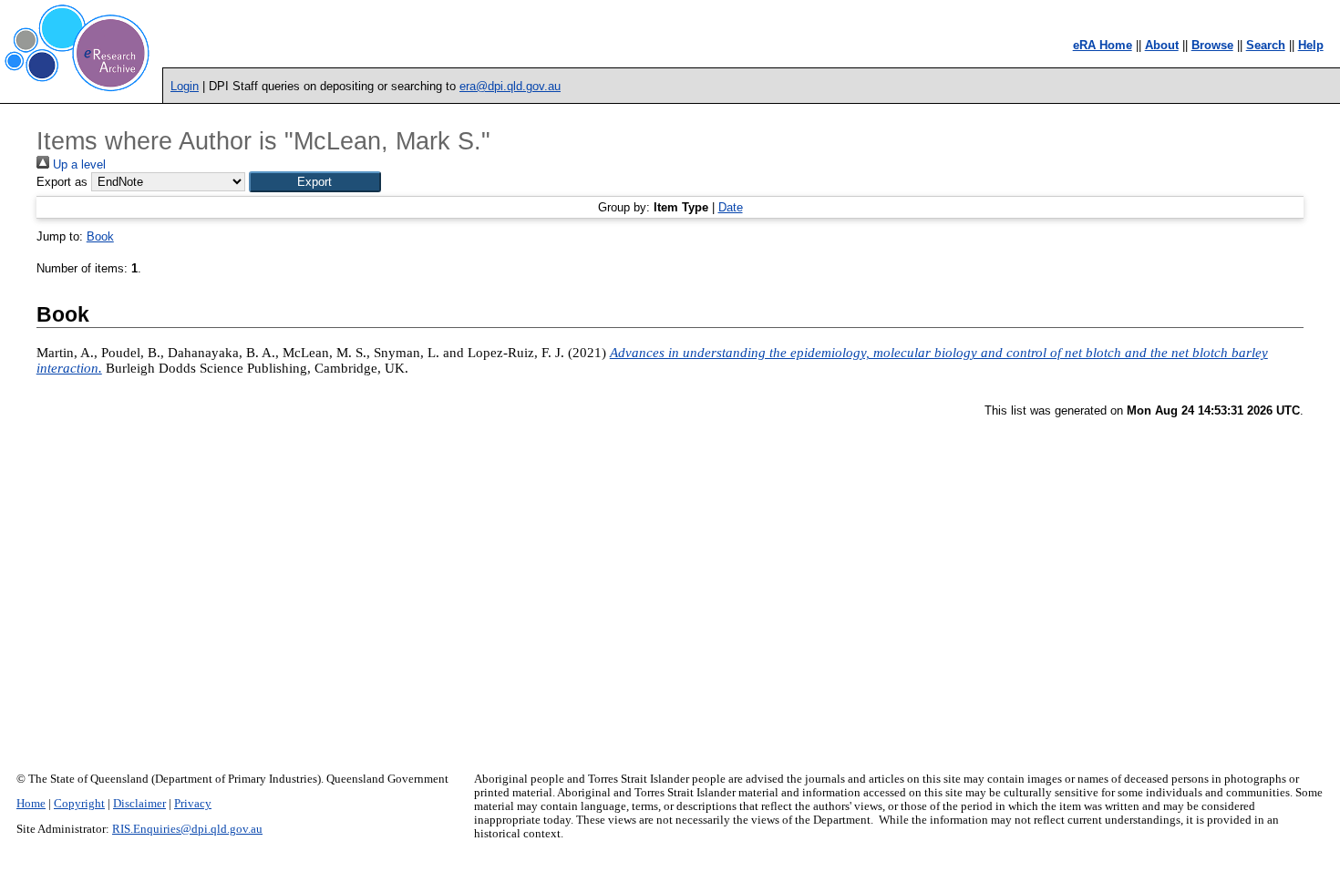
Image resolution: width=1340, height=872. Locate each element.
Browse (1212, 45)
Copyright (79, 803)
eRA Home (1102, 45)
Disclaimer (139, 803)
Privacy (192, 803)
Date (730, 207)
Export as (62, 182)
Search (1265, 45)
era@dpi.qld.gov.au (510, 86)
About (1162, 45)
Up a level (77, 164)
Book (100, 236)
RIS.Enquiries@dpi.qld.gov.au (187, 829)
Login (184, 86)
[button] (315, 181)
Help (1311, 45)
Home (31, 803)
